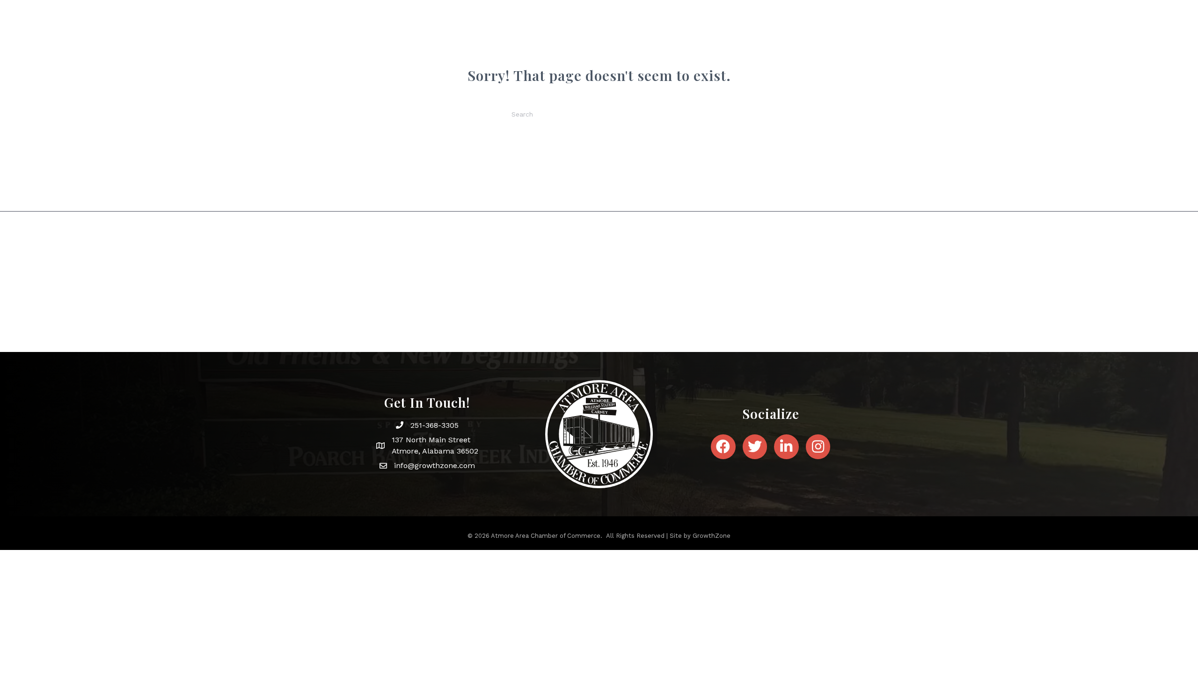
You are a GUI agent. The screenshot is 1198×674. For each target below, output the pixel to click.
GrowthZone (711, 535)
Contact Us (793, 45)
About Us (528, 45)
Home (486, 45)
